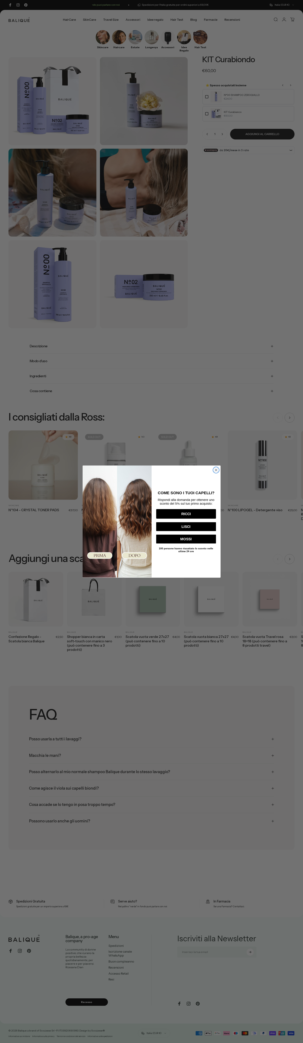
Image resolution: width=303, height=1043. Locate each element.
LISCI (186, 526)
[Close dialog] (216, 470)
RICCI (186, 514)
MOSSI (186, 539)
